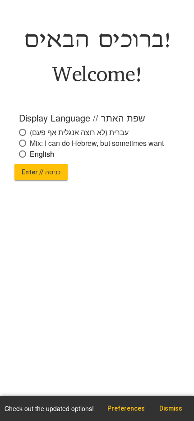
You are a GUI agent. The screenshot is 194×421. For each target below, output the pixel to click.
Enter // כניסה (41, 172)
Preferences (126, 408)
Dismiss (170, 408)
